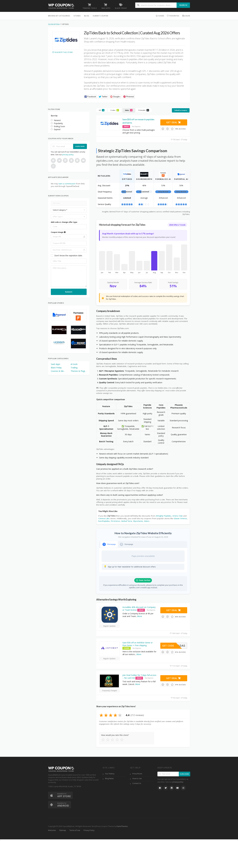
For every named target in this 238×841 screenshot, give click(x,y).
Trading (74, 367)
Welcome (52, 830)
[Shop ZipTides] (66, 40)
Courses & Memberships (59, 371)
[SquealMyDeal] (61, 6)
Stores (77, 15)
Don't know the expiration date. (68, 255)
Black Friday (56, 367)
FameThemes (122, 826)
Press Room (137, 773)
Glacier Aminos (180, 518)
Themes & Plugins (79, 371)
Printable (143, 110)
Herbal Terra (126, 521)
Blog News (109, 778)
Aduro (146, 521)
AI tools (74, 364)
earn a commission (67, 183)
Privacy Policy (89, 830)
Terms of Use (74, 830)
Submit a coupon (180, 110)
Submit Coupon (100, 15)
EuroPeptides (104, 521)
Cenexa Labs (104, 518)
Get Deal (172, 122)
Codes (114, 110)
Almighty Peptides (163, 516)
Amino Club (177, 516)
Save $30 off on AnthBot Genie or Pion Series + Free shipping (137, 644)
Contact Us (136, 783)
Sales (128, 110)
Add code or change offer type (64, 222)
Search (183, 5)
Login (187, 15)
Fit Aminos (115, 521)
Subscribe (80, 146)
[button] (90, 97)
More (139, 616)
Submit (68, 292)
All (101, 110)
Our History (109, 773)
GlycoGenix (138, 521)
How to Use (137, 778)
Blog (86, 15)
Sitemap (62, 830)
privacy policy (68, 154)
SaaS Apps (55, 364)
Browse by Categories (59, 15)
